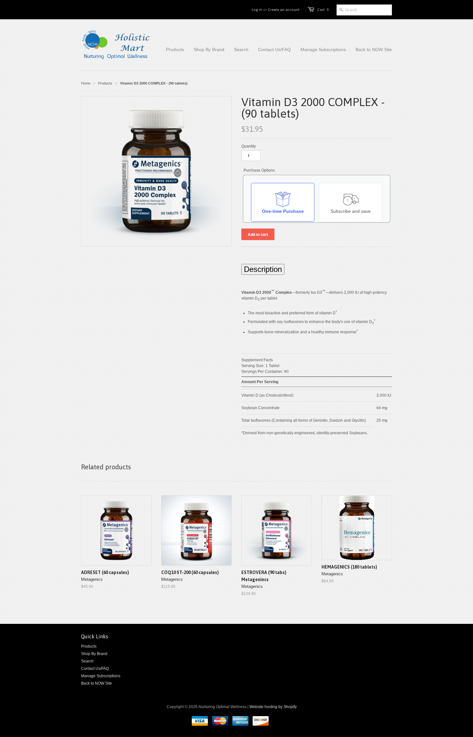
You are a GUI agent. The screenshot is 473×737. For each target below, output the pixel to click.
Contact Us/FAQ (95, 668)
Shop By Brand (94, 654)
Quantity (248, 146)
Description (263, 269)
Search (87, 661)
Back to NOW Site (96, 683)
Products (105, 83)
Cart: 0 (323, 9)
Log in (257, 9)
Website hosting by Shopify (273, 707)
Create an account (284, 9)
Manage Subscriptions (100, 676)
